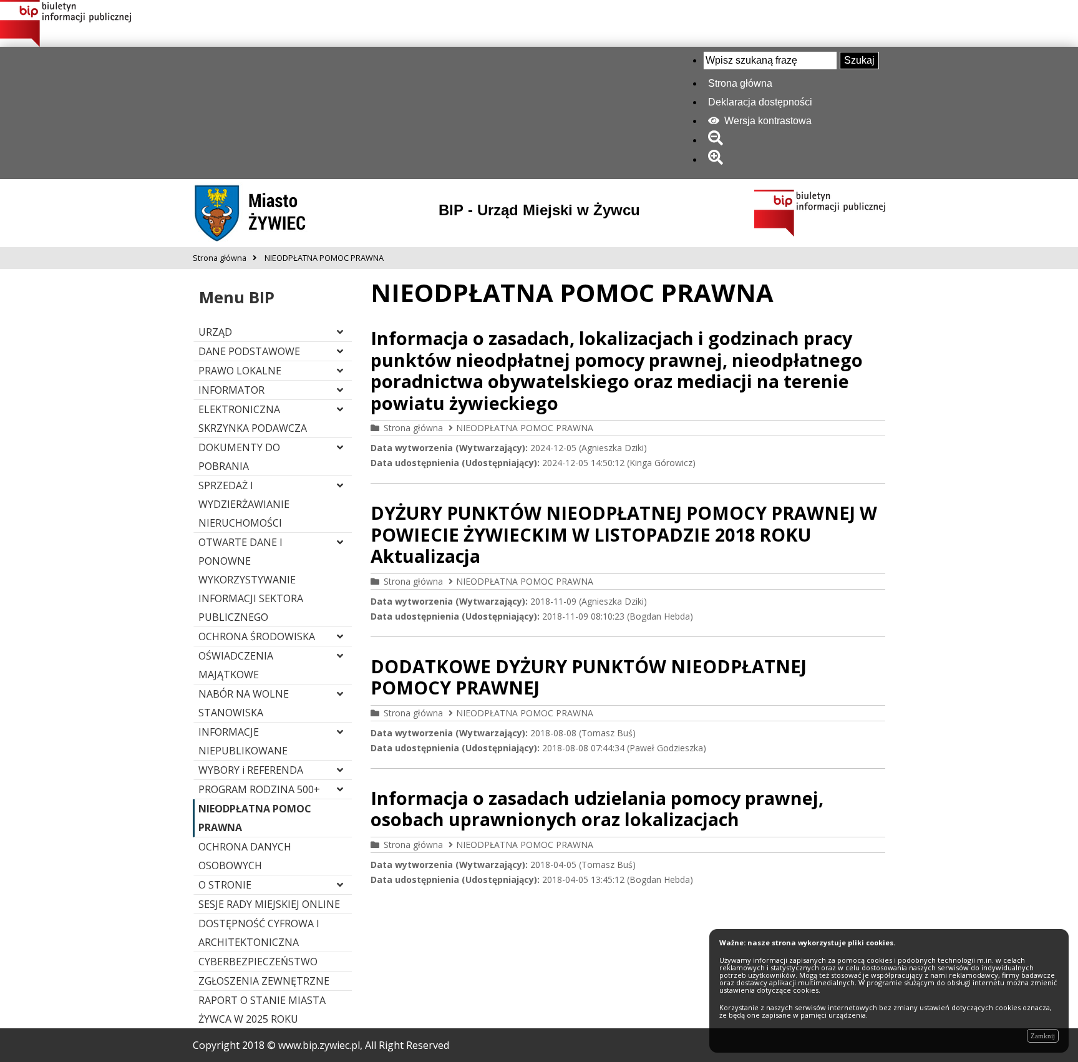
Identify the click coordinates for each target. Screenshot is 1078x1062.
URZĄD (215, 332)
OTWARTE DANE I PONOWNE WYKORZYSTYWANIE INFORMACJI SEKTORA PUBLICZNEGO (250, 579)
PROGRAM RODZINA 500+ (259, 789)
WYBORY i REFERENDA (250, 770)
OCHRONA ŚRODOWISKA (256, 636)
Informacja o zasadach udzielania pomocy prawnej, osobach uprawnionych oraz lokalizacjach (597, 809)
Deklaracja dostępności (760, 102)
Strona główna (740, 83)
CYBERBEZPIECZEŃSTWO (258, 961)
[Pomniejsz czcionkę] (717, 140)
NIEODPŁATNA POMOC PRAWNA (524, 428)
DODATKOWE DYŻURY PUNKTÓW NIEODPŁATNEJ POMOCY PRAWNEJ (589, 677)
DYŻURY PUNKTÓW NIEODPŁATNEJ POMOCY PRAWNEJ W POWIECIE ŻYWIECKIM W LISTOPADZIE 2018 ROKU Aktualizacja (624, 534)
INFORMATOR (231, 390)
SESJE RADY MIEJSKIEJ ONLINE (269, 904)
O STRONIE (224, 885)
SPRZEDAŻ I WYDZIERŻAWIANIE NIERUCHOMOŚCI (243, 504)
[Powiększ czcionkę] (717, 159)
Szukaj (859, 60)
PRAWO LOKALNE (239, 371)
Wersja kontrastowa (767, 120)
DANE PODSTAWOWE (249, 351)
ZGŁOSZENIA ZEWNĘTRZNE (263, 981)
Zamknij (1043, 1036)
